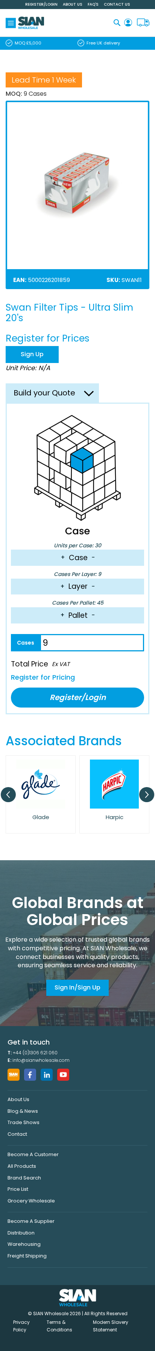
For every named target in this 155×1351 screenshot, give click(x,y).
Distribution (21, 1232)
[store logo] (31, 23)
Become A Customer (33, 1154)
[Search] (117, 22)
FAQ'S (93, 4)
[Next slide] (146, 794)
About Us (72, 4)
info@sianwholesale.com (41, 1060)
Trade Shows (24, 1122)
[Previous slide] (8, 794)
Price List (18, 1189)
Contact (17, 1134)
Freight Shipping (27, 1255)
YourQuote (143, 22)
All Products (22, 1166)
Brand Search (24, 1177)
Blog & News (23, 1111)
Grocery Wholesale (31, 1200)
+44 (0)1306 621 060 (35, 1052)
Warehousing (24, 1244)
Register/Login (41, 4)
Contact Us (117, 4)
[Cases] (25, 642)
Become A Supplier (31, 1221)
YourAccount (128, 22)
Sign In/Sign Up (77, 987)
